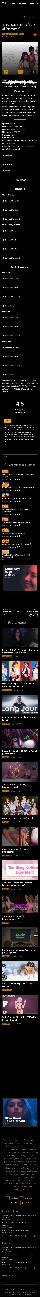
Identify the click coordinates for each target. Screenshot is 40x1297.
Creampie (6, 83)
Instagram (28, 1198)
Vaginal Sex (25, 86)
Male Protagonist (30, 83)
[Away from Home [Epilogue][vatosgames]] (20, 836)
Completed (6, 956)
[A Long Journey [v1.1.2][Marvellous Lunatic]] (5, 495)
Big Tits (30, 80)
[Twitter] (22, 1203)
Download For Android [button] (12, 219)
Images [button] (7, 170)
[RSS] (12, 1203)
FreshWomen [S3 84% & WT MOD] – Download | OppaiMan (19, 685)
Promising (14, 34)
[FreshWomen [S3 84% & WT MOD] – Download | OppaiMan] (20, 671)
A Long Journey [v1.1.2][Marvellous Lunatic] (17, 498)
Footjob (13, 83)
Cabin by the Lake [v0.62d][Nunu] (13, 533)
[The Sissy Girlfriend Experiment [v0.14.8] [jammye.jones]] (20, 870)
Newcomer (6, 496)
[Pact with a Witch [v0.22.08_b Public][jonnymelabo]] (20, 738)
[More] (33, 72)
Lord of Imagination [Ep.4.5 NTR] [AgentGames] (31, 614)
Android (16, 80)
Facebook (14, 1198)
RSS (16, 1203)
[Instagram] (22, 1198)
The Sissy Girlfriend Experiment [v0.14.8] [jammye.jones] (16, 556)
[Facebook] (8, 1198)
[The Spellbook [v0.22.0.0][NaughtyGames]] (20, 772)
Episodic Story (5, 472)
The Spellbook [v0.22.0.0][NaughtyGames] (16, 522)
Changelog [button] (8, 164)
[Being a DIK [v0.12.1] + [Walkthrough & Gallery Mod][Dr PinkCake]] (20, 637)
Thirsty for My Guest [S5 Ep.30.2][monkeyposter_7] (17, 918)
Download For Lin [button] (10, 240)
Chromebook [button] (9, 306)
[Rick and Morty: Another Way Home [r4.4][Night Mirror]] (20, 937)
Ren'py (21, 34)
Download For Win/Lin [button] (12, 201)
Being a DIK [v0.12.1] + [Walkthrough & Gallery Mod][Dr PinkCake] (20, 651)
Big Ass (23, 80)
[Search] (35, 456)
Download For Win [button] (11, 231)
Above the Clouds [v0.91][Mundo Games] (17, 985)
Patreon (22, 129)
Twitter (28, 1203)
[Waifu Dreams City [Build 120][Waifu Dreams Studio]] (20, 1004)
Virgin (33, 86)
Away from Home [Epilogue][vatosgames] (16, 544)
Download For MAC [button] (11, 210)
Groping (20, 83)
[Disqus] (20, 1064)
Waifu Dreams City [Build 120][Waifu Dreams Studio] (19, 1019)
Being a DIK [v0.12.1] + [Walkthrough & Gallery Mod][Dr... (17, 475)
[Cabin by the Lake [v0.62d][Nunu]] (20, 805)
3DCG (10, 80)
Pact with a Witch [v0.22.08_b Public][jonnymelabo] (15, 510)
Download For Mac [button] (11, 249)
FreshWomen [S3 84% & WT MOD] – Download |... (19, 487)
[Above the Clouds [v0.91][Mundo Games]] (20, 971)
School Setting (7, 86)
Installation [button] (8, 155)
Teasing (16, 86)
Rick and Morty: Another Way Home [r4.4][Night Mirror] (18, 951)
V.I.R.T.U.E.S (16, 132)
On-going (6, 34)
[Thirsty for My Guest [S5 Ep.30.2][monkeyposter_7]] (20, 903)
